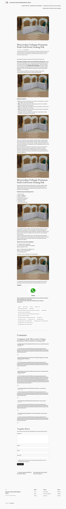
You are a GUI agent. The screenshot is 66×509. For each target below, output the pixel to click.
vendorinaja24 (26, 49)
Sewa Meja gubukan (40, 319)
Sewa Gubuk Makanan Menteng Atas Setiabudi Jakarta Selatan (28, 313)
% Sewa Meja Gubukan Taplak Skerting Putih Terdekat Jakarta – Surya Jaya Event (31, 400)
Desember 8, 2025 (20, 373)
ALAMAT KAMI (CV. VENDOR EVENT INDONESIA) (31, 5)
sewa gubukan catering (35, 52)
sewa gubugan (44, 310)
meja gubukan (32, 51)
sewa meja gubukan (27, 53)
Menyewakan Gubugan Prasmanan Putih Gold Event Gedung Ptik (29, 310)
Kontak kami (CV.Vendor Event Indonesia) (52, 5)
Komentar (19, 433)
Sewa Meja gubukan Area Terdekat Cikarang (25, 322)
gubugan (19, 51)
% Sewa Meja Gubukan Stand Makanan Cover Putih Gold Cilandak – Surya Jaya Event (32, 413)
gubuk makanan (25, 306)
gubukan (22, 51)
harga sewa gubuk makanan (22, 308)
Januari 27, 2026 (20, 389)
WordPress (12, 503)
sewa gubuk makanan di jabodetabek (24, 312)
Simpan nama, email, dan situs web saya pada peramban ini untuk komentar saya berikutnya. (32, 461)
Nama (18, 445)
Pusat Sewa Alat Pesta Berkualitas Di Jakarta (20, 2)
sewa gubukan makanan (43, 52)
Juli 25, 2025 (19, 359)
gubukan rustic (27, 51)
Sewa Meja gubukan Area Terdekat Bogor (41, 320)
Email (18, 450)
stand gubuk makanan (24, 54)
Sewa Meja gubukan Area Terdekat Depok (25, 324)
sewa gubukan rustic (20, 53)
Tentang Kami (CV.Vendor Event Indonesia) (52, 8)
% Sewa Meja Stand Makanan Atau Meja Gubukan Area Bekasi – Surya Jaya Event (31, 388)
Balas (18, 354)
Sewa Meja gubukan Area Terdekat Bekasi (25, 320)
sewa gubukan (27, 52)
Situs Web (19, 455)
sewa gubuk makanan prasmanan (23, 315)
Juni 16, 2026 (19, 414)
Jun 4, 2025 (19, 49)
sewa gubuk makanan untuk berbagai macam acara (26, 317)
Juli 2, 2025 (19, 346)
